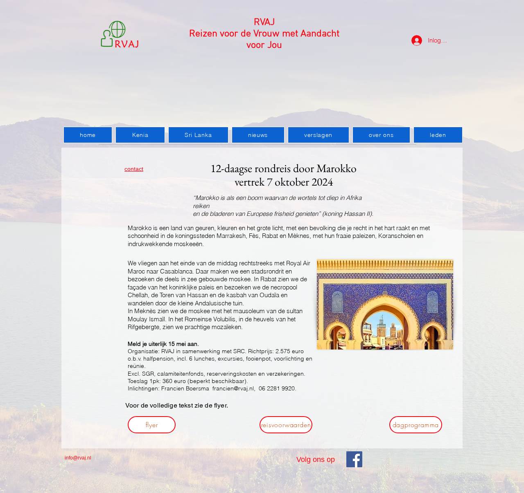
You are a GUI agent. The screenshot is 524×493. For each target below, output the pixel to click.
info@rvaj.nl (78, 458)
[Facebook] (354, 459)
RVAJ (264, 22)
